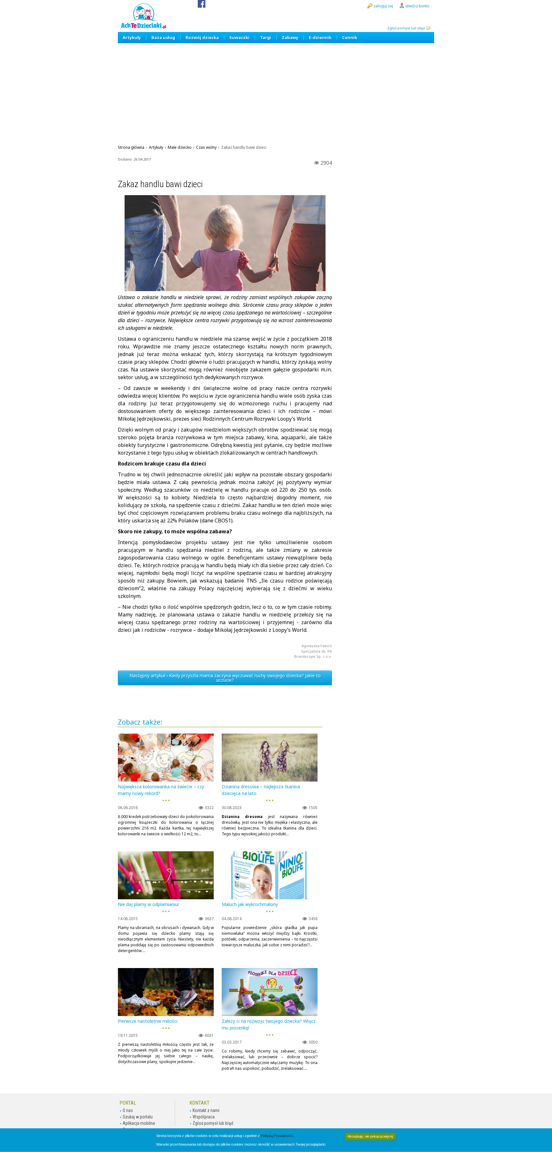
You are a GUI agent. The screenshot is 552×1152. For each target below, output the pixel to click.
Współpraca (204, 1116)
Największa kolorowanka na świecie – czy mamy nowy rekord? (161, 789)
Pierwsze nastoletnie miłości (147, 1021)
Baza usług (163, 37)
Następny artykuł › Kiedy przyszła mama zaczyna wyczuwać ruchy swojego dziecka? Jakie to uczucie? (225, 677)
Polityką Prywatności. (277, 1136)
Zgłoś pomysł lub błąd (406, 28)
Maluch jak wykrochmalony (250, 904)
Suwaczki (239, 37)
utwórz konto (417, 6)
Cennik (349, 37)
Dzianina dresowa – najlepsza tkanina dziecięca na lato (261, 789)
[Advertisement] (276, 91)
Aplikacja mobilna (139, 1123)
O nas (128, 1110)
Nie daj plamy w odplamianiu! (148, 904)
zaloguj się (383, 6)
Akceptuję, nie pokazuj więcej (370, 1136)
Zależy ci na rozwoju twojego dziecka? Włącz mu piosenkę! (269, 1024)
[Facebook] (201, 6)
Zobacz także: (140, 722)
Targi (265, 37)
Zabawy (290, 37)
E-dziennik (320, 37)
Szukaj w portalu (138, 1116)
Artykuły (132, 37)
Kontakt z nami (206, 1110)
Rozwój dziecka (202, 37)
